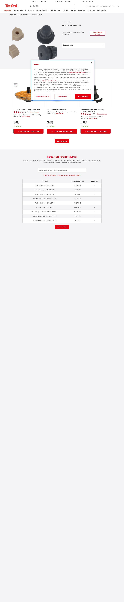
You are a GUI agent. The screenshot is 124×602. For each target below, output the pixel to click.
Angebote (7, 10)
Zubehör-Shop (23, 14)
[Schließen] (91, 62)
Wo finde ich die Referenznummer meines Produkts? (63, 175)
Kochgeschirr (29, 10)
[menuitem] (7, 10)
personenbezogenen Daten (77, 72)
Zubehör (66, 10)
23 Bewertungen (102, 114)
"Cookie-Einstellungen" (49, 81)
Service (73, 10)
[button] (90, 6)
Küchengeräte (18, 10)
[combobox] (62, 170)
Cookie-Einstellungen (42, 96)
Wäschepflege (56, 10)
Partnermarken (102, 10)
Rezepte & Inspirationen (86, 10)
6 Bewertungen (34, 112)
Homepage (12, 14)
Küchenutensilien (42, 10)
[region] (62, 80)
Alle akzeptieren (83, 96)
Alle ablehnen (62, 96)
